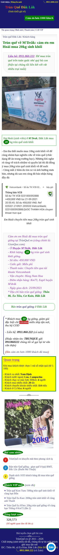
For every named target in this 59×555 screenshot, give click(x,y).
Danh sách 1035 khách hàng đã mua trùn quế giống (31, 476)
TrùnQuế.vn (26, 240)
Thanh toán (29, 30)
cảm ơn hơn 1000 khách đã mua (29, 351)
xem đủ (30, 485)
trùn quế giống (25, 306)
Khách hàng (29, 36)
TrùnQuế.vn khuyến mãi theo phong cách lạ (31, 458)
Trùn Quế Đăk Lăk (20, 7)
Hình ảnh (19, 30)
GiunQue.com (16, 244)
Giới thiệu (5, 2)
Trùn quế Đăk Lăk (12, 36)
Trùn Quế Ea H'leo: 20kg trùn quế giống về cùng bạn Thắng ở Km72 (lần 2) (29, 507)
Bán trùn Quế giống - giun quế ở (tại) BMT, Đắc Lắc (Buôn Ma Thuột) (31, 468)
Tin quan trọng (7, 30)
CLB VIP (39, 30)
